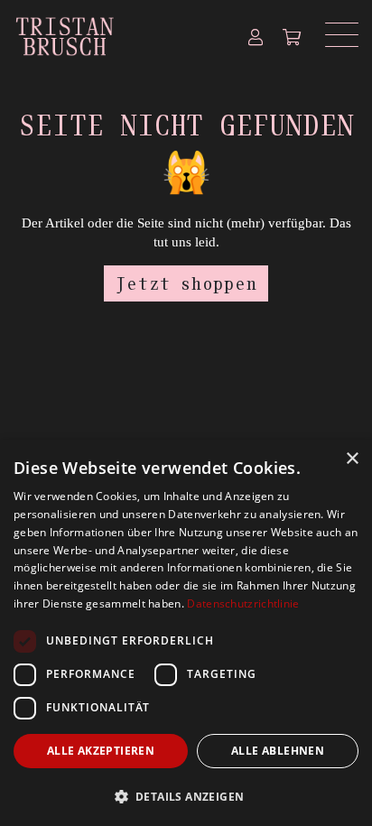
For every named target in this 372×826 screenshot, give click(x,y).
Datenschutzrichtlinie (243, 603)
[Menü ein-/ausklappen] (335, 35)
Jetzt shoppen (186, 283)
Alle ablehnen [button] (277, 750)
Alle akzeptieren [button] (100, 750)
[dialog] (186, 633)
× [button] (351, 459)
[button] (186, 796)
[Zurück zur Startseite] (117, 35)
